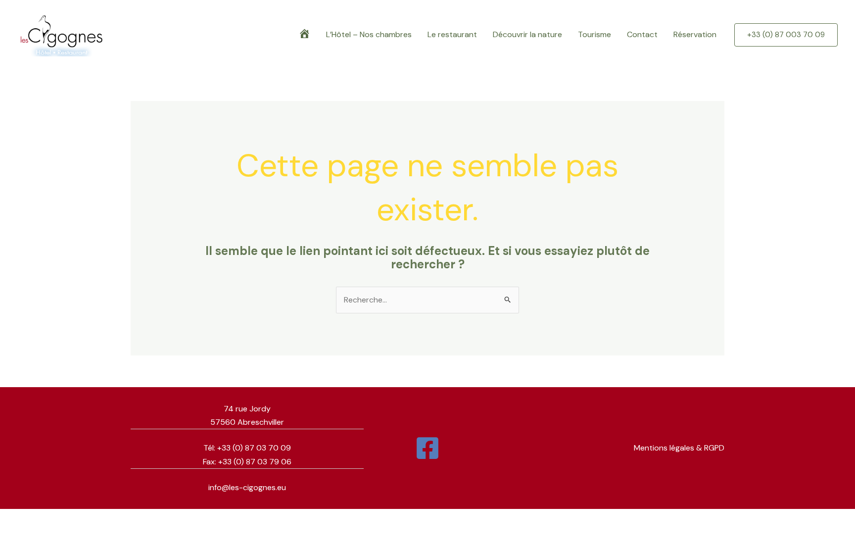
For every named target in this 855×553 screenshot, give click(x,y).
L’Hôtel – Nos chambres (369, 34)
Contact (642, 34)
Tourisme (594, 34)
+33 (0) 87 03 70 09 (254, 448)
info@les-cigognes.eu (247, 487)
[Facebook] (427, 448)
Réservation (694, 34)
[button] (786, 35)
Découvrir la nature (527, 34)
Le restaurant (452, 34)
